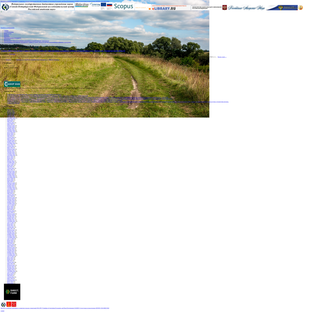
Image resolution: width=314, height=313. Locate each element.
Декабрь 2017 (11, 216)
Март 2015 (10, 264)
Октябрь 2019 (11, 187)
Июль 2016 (10, 240)
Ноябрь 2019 (10, 186)
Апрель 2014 (10, 277)
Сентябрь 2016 (11, 237)
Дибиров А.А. (20, 59)
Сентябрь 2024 (11, 131)
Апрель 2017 (10, 227)
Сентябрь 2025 (11, 118)
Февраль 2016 (11, 247)
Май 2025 (10, 121)
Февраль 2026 (11, 112)
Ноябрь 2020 (10, 174)
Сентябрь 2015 (11, 255)
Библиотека (7, 39)
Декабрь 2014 (11, 268)
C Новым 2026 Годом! (13, 103)
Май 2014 (10, 275)
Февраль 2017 (11, 230)
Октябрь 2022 (11, 153)
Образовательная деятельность (12, 38)
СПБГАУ (51, 59)
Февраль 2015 (11, 265)
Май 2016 (10, 243)
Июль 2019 (10, 190)
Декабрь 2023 (11, 140)
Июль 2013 (10, 281)
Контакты (6, 36)
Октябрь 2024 (11, 130)
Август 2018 (10, 205)
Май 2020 (10, 181)
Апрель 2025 (10, 122)
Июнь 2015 (10, 259)
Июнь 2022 (10, 158)
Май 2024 (10, 136)
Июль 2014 (10, 274)
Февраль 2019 (11, 197)
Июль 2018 (10, 206)
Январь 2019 (10, 199)
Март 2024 (10, 139)
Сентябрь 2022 (11, 155)
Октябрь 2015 (11, 253)
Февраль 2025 (11, 125)
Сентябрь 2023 (11, 143)
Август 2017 (10, 222)
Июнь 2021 (10, 165)
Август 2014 (10, 272)
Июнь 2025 (10, 119)
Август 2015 (10, 256)
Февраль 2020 (11, 183)
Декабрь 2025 (11, 114)
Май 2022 (10, 159)
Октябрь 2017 (11, 219)
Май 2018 (10, 209)
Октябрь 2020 (11, 175)
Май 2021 (10, 167)
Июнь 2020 (10, 180)
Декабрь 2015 (11, 250)
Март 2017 (10, 228)
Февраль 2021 (11, 171)
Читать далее (222, 57)
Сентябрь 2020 (11, 177)
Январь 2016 (10, 249)
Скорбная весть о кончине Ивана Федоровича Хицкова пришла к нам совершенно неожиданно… (34, 94)
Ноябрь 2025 (10, 115)
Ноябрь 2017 (10, 218)
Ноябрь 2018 (10, 202)
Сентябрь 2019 (11, 189)
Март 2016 (10, 246)
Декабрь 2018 (11, 200)
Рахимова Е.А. (44, 59)
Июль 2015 (10, 258)
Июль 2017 (10, 224)
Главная (6, 30)
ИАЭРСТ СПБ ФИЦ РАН (32, 59)
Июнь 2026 (10, 109)
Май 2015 (10, 261)
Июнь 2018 (10, 208)
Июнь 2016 (10, 241)
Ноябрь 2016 (10, 234)
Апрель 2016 (10, 244)
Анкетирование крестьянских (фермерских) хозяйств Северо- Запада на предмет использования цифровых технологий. (37, 42)
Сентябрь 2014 (11, 271)
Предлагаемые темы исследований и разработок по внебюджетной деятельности (26, 41)
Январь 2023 (10, 150)
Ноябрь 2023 (10, 142)
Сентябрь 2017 (11, 221)
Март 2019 (10, 196)
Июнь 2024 (10, 134)
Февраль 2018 (11, 214)
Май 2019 (10, 193)
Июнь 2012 (10, 283)
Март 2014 (10, 278)
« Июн (6, 80)
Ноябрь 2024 (10, 128)
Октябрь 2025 (11, 117)
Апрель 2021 (10, 168)
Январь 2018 (10, 215)
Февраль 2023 (11, 149)
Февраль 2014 (11, 280)
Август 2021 (10, 164)
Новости (6, 35)
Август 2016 (10, 239)
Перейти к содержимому (7, 27)
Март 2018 (10, 212)
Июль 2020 (10, 178)
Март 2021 (10, 169)
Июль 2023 (10, 144)
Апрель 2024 (10, 137)
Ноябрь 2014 (10, 269)
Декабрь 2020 (11, 172)
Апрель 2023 (10, 146)
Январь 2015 (10, 266)
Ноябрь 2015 (10, 252)
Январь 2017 (10, 231)
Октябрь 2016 (11, 236)
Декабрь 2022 (11, 152)
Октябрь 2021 (11, 162)
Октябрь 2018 (11, 203)
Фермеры (56, 59)
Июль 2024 (10, 133)
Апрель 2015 (10, 262)
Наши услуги (7, 33)
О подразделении (9, 32)
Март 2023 (10, 147)
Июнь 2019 (10, 192)
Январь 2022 (10, 161)
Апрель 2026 (10, 111)
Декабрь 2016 (11, 233)
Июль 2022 (10, 156)
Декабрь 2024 (11, 127)
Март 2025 (10, 124)
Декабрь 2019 (11, 184)
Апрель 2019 (10, 194)
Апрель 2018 (10, 211)
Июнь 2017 (10, 225)
